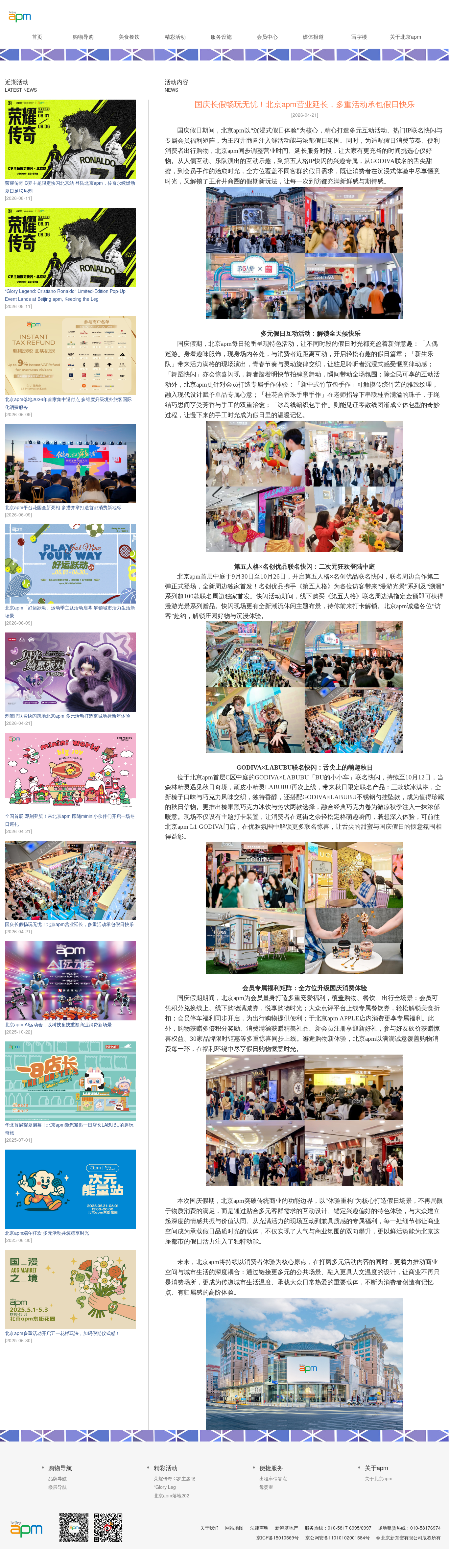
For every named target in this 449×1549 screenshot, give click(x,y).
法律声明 (259, 1527)
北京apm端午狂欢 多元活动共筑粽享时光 (47, 1232)
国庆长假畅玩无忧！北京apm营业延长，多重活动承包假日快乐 (69, 924)
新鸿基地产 (286, 1527)
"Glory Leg (165, 1487)
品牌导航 (57, 1478)
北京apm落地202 (171, 1495)
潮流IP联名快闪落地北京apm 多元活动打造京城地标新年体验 (67, 715)
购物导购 (83, 36)
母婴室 (266, 1487)
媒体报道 (313, 36)
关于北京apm (405, 36)
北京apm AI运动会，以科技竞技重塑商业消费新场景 (58, 1024)
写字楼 (359, 36)
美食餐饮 (129, 36)
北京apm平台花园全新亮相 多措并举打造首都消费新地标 (63, 507)
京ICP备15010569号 (277, 1537)
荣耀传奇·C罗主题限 (174, 1478)
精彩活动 (175, 36)
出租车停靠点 (273, 1478)
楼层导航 (57, 1487)
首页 (37, 36)
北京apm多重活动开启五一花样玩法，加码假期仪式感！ (62, 1333)
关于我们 (209, 1527)
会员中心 (267, 36)
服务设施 (221, 36)
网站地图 (234, 1527)
